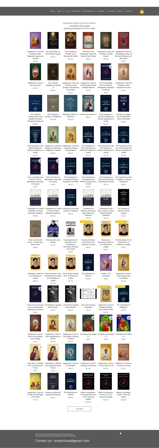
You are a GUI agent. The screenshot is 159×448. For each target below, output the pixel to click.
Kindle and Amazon (72, 28)
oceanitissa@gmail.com (71, 440)
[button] (142, 11)
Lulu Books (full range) (79, 25)
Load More (79, 409)
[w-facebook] (121, 434)
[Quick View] (35, 40)
